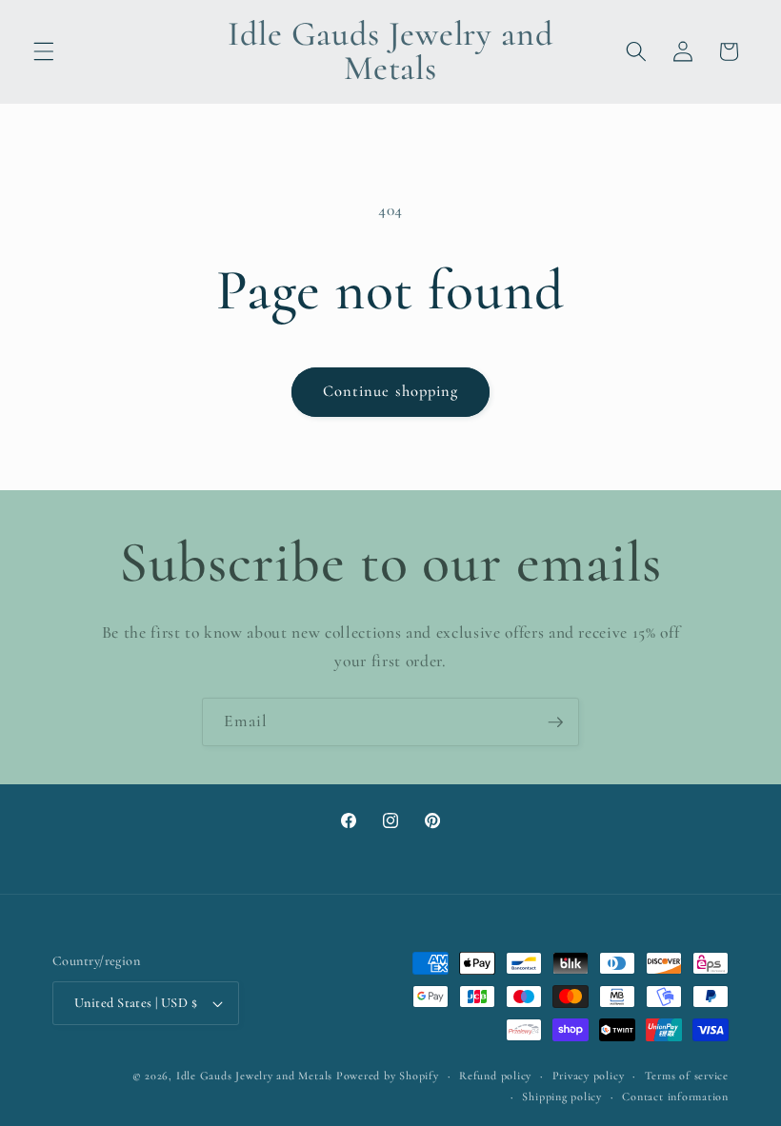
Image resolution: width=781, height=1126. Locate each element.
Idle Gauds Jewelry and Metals (254, 1075)
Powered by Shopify (387, 1075)
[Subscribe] (555, 722)
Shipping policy (562, 1096)
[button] (44, 51)
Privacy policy (588, 1075)
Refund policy (495, 1075)
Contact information (675, 1096)
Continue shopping (391, 391)
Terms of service (687, 1075)
